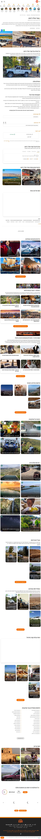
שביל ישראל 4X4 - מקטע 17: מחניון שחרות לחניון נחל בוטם (35, 560)
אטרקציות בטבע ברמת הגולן (27, 220)
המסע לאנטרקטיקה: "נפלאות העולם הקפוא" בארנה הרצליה (31, 254)
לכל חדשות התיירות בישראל (20, 412)
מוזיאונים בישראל (36, 720)
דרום (15, 827)
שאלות (28, 151)
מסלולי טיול (26, 826)
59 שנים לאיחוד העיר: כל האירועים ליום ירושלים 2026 (31, 320)
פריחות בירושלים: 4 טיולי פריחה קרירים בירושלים (11, 306)
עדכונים (24, 151)
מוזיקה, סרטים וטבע (16, 762)
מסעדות (13, 826)
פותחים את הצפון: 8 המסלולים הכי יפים (12, 513)
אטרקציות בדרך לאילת (35, 733)
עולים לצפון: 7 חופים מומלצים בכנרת (34, 496)
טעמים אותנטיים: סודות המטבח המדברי (10, 355)
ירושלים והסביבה (19, 827)
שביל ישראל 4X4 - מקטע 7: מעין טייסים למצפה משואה (23, 560)
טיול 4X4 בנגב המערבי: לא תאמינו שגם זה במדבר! (35, 625)
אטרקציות (30, 826)
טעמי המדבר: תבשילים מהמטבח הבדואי (33, 513)
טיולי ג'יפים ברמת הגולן (36, 220)
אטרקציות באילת (36, 727)
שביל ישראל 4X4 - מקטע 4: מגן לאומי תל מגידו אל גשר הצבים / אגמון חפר (35, 577)
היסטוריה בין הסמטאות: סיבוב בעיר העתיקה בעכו (11, 496)
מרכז (24, 827)
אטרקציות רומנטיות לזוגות (35, 715)
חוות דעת (34, 151)
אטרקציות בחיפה (17, 725)
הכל (38, 151)
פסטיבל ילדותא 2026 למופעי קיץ (13, 255)
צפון (26, 827)
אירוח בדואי (18, 731)
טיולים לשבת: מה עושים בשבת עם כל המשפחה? (32, 452)
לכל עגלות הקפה (20, 700)
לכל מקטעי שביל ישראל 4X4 (20, 582)
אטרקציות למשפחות (16, 713)
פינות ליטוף (18, 718)
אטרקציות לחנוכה (36, 723)
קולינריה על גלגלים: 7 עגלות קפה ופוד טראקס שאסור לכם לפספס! (34, 679)
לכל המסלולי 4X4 (20, 629)
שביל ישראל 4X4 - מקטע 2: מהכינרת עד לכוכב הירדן (11, 560)
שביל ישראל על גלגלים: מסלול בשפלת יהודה (11, 779)
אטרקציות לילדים (36, 713)
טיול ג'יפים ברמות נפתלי (24, 608)
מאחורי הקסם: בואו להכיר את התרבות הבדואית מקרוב (31, 356)
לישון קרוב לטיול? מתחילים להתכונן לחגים (32, 779)
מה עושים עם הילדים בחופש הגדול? (33, 762)
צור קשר (32, 824)
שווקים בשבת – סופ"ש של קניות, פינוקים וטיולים (11, 435)
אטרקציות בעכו (17, 727)
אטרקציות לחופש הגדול (35, 710)
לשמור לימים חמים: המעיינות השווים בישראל (11, 479)
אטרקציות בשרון (36, 728)
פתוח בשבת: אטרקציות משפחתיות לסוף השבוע (32, 184)
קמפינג (10, 826)
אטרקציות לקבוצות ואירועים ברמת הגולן (16, 220)
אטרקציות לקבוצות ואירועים (34, 717)
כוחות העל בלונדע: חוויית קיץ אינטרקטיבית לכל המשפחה (32, 271)
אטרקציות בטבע (32, 28)
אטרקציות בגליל (17, 728)
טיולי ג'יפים (37, 28)
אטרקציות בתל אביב (36, 725)
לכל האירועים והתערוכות (20, 276)
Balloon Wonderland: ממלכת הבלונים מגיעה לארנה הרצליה (10, 271)
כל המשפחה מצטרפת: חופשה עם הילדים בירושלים (31, 530)
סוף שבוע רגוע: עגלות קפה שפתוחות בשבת (22, 679)
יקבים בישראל (37, 718)
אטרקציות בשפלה (36, 730)
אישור (2, 837)
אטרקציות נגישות (17, 715)
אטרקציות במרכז (36, 722)
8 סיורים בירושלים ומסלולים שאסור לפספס (11, 320)
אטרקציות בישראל (17, 710)
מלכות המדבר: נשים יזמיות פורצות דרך (31, 370)
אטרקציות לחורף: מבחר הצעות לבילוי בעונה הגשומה (10, 452)
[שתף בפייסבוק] (2, 30)
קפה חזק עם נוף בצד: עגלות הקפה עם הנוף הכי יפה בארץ (10, 679)
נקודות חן (21, 826)
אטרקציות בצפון (17, 720)
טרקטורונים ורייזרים (36, 731)
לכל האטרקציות (20, 738)
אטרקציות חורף (17, 730)
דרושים (28, 824)
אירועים (17, 826)
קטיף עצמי (18, 717)
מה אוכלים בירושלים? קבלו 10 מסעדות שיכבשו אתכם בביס (31, 306)
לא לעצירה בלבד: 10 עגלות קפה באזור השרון (34, 696)
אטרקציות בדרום (17, 722)
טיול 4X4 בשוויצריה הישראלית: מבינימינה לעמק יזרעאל (11, 607)
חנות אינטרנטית (15, 824)
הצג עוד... (39, 223)
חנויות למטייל (22, 824)
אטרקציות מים (37, 712)
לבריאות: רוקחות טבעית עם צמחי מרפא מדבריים (10, 370)
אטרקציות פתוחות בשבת (16, 712)
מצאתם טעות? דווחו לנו (6, 141)
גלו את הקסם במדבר (20, 376)
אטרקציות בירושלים (17, 723)
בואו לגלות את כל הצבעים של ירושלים (20, 326)
